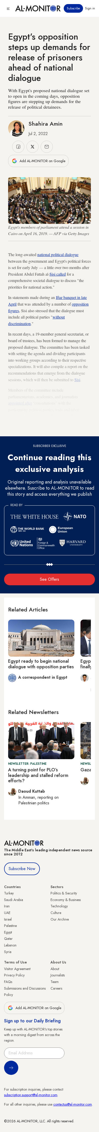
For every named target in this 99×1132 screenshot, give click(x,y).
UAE (7, 912)
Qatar (8, 938)
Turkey (9, 893)
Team (55, 981)
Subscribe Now (22, 869)
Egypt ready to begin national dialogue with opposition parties (41, 664)
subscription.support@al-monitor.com (30, 1094)
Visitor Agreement (17, 968)
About (55, 968)
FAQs (8, 981)
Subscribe (73, 8)
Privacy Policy (14, 975)
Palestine (10, 925)
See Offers (49, 579)
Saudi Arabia (13, 899)
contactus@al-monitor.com (72, 1104)
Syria (7, 951)
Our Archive (60, 919)
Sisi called (58, 274)
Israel (8, 919)
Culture (56, 912)
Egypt (8, 932)
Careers (56, 988)
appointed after (20, 403)
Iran (7, 906)
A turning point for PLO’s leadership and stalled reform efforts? (38, 775)
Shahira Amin (45, 124)
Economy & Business (66, 899)
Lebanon (10, 945)
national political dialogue (57, 254)
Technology (59, 906)
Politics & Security (64, 893)
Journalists (58, 975)
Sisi (77, 379)
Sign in (90, 8)
